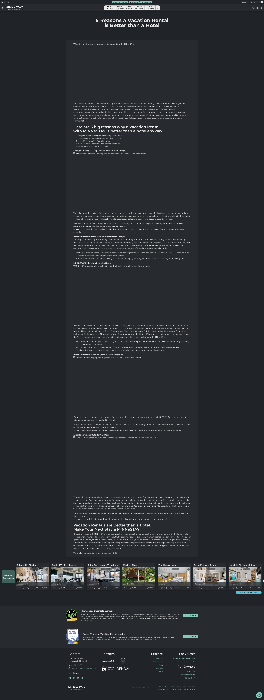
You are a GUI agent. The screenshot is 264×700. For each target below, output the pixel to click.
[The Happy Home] (174, 576)
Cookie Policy (176, 689)
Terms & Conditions (189, 687)
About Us (159, 659)
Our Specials (158, 662)
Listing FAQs (190, 678)
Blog (161, 665)
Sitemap (159, 668)
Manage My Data (189, 689)
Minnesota (78, 121)
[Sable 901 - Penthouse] (67, 576)
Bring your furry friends (131, 503)
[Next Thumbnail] (46, 575)
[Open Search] (158, 7)
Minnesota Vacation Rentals (184, 659)
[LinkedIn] (8, 2)
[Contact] (253, 8)
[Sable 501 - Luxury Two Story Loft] (103, 576)
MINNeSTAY (99, 534)
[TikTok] (82, 678)
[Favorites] (257, 8)
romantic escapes (97, 350)
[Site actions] (259, 695)
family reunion (165, 239)
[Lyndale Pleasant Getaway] (245, 576)
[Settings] (261, 8)
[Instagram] (5, 2)
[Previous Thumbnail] (17, 575)
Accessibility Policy (164, 689)
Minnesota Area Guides (186, 662)
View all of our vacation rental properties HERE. (95, 553)
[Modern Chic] (138, 576)
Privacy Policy (176, 687)
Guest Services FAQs (187, 675)
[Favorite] (46, 569)
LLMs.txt (159, 672)
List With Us (191, 671)
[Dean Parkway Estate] (209, 576)
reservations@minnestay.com (83, 668)
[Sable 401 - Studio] (32, 576)
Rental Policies (163, 687)
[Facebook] (2, 2)
